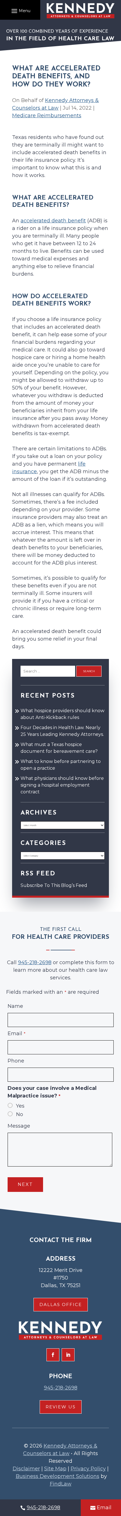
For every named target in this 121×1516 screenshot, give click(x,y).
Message (19, 1126)
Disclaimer (26, 1469)
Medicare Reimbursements (46, 115)
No (19, 1114)
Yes (20, 1106)
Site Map (55, 1469)
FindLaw (60, 1484)
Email (17, 1033)
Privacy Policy (88, 1469)
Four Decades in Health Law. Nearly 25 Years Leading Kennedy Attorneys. (62, 731)
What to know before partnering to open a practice (61, 765)
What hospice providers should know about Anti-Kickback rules (62, 714)
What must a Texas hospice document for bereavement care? (59, 748)
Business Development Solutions (57, 1476)
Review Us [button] (61, 1406)
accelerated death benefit (53, 221)
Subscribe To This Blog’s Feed (54, 885)
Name (15, 1006)
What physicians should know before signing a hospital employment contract (62, 785)
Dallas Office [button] (60, 1304)
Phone (16, 1061)
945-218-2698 (34, 962)
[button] (20, 10)
